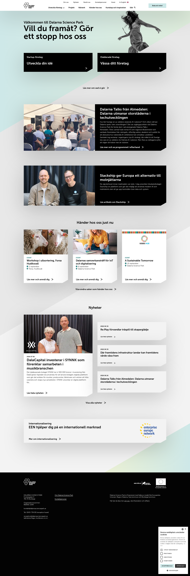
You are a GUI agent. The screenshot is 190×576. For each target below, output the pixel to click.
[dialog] (173, 550)
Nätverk (81, 8)
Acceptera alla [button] (167, 566)
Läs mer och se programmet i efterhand (120, 147)
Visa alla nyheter (94, 402)
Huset (113, 2)
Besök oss (87, 2)
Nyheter (76, 2)
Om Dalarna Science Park (64, 495)
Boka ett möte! (157, 6)
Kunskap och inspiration (116, 8)
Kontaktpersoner (100, 2)
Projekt (71, 8)
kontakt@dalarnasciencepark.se (35, 508)
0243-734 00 (31, 512)
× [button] (185, 529)
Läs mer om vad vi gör (94, 88)
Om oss (66, 2)
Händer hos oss (95, 8)
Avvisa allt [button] (180, 566)
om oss (127, 501)
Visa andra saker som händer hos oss (94, 289)
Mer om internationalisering (43, 439)
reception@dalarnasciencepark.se (36, 516)
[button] (173, 570)
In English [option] (122, 2)
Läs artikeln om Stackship (113, 202)
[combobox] (183, 529)
